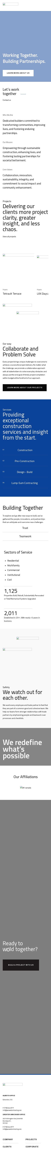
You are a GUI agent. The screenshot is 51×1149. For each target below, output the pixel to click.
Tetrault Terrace (12, 293)
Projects (5, 290)
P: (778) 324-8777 (8, 1108)
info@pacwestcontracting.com (12, 1110)
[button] (47, 5)
